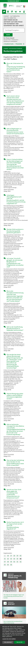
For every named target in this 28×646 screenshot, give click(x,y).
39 (17, 556)
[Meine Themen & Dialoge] (20, 12)
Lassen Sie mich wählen (9, 639)
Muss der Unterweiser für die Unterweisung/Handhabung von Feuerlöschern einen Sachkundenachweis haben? (15, 67)
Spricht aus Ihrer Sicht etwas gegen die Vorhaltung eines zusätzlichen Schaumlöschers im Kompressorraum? (14, 494)
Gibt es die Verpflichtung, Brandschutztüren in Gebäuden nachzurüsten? (15, 328)
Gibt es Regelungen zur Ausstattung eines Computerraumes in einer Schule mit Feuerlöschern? (15, 131)
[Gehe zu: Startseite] (11, 5)
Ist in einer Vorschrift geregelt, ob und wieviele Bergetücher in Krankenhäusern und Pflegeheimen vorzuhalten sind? (15, 263)
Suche (8, 34)
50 (14, 562)
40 (20, 556)
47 (5, 562)
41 (4, 559)
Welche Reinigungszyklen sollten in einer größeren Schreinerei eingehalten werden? (15, 396)
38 (14, 556)
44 (14, 559)
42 (8, 559)
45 (17, 559)
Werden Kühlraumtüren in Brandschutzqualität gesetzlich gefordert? (15, 230)
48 (8, 562)
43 (11, 559)
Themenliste (19, 44)
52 (20, 562)
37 (11, 556)
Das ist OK (19, 642)
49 (11, 562)
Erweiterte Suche (9, 44)
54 (8, 565)
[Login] (24, 12)
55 (11, 565)
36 (8, 556)
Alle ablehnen (8, 642)
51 (17, 562)
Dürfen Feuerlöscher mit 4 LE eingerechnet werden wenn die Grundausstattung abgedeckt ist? (15, 525)
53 (5, 565)
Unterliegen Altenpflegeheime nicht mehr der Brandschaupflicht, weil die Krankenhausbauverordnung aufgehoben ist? (15, 199)
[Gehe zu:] (4, 12)
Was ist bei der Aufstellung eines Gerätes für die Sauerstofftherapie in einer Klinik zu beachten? (15, 462)
